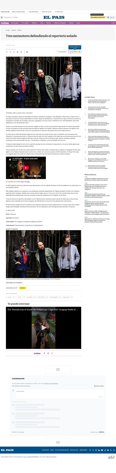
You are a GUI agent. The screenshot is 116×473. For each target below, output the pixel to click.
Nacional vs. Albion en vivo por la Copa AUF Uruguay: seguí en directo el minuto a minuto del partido (97, 220)
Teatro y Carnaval (60, 23)
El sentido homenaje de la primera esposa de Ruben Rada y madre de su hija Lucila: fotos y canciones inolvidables (98, 116)
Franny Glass (41, 297)
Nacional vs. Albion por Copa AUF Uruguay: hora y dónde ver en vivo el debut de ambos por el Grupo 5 (98, 160)
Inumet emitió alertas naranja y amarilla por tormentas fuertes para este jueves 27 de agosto (98, 108)
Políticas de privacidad (62, 450)
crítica (19, 297)
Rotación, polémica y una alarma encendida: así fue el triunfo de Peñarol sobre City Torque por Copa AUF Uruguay (99, 131)
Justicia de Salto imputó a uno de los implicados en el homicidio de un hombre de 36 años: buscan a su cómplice (96, 187)
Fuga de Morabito (33, 12)
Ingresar (112, 17)
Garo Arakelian (54, 297)
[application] (43, 328)
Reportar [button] (22, 288)
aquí (28, 181)
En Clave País (59, 12)
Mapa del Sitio (74, 450)
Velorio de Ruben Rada (18, 12)
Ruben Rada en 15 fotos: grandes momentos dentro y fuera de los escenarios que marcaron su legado (98, 167)
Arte (78, 23)
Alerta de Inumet (46, 12)
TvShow (13, 30)
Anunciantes (83, 450)
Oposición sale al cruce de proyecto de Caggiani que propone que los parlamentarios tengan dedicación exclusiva (97, 204)
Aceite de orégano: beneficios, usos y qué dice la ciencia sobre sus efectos (96, 179)
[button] (27, 52)
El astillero (30, 297)
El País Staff (45, 450)
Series (49, 23)
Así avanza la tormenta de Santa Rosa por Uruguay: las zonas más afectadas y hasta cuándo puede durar (98, 146)
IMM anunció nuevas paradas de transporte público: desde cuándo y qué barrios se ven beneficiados (97, 195)
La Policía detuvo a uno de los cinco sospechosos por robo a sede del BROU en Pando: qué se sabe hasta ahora (98, 124)
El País (8, 30)
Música (34, 23)
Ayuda (52, 450)
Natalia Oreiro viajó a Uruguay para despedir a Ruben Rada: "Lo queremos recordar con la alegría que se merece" (97, 212)
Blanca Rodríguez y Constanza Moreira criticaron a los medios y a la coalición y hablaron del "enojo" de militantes (99, 153)
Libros (71, 23)
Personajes (14, 23)
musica (9, 297)
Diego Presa (66, 297)
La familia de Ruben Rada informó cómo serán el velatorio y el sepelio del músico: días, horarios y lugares (99, 101)
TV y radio (25, 23)
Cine (41, 23)
